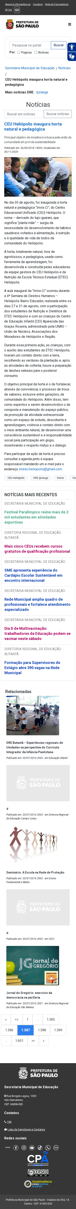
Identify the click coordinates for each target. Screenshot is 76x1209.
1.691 (19, 1041)
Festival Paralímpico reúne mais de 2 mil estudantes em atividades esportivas (36, 517)
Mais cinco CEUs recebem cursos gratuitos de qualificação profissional (37, 549)
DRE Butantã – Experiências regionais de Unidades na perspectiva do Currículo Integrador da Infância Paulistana (34, 747)
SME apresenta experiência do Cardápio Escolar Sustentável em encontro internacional (33, 575)
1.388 (42, 1030)
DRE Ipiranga (40, 477)
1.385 (51, 1019)
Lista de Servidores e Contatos (26, 1129)
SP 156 (8, 10)
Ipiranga (42, 92)
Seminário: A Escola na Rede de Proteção (35, 872)
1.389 (58, 1030)
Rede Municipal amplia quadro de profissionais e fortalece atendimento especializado (37, 604)
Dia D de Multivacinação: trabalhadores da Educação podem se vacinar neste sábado (37, 633)
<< (17, 1019)
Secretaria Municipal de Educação (30, 68)
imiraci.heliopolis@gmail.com (40, 469)
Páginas (26, 52)
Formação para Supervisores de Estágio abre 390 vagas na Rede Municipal (32, 667)
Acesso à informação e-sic (18, 4)
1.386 (9, 1030)
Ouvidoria (38, 4)
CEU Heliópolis (16, 477)
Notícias (43, 52)
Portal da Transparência (56, 4)
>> (33, 1041)
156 (9, 1121)
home (60, 477)
